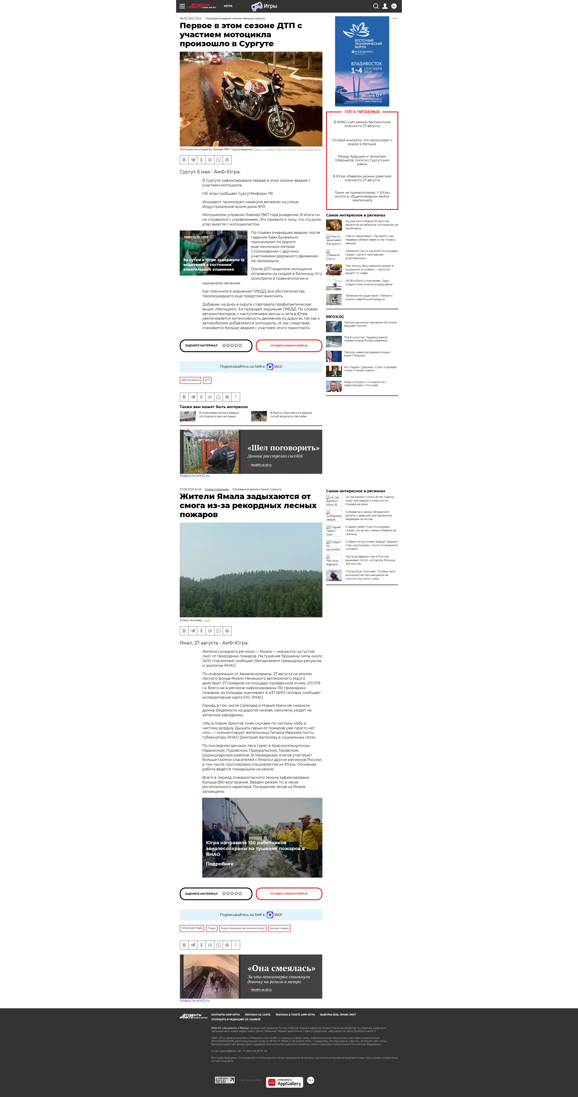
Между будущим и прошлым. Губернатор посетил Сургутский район (362, 160)
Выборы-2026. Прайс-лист (338, 1014)
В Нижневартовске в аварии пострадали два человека (219, 414)
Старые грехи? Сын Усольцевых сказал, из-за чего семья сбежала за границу (370, 530)
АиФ (207, 620)
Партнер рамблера (250, 1080)
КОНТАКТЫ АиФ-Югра (225, 1014)
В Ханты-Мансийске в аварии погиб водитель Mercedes (291, 414)
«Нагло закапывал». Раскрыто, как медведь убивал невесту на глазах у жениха (370, 239)
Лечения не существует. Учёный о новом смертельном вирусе (369, 297)
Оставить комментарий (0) (289, 345)
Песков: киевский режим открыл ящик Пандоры (367, 354)
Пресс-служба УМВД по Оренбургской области (287, 149)
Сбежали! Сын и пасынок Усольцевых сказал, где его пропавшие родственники (371, 254)
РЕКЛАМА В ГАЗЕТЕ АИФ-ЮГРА (295, 1014)
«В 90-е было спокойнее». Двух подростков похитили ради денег (369, 282)
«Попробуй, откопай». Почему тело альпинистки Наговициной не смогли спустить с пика (370, 575)
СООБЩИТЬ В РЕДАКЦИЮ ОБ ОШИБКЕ (236, 1019)
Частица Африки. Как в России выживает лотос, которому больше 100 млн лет (370, 560)
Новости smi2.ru (195, 476)
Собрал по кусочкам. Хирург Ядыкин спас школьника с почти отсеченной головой (371, 545)
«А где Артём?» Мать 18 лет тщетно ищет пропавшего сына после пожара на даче (369, 500)
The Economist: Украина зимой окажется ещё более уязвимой (365, 339)
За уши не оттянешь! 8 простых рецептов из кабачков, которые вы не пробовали (371, 224)
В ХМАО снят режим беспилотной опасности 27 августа (362, 124)
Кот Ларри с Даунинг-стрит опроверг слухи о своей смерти (370, 369)
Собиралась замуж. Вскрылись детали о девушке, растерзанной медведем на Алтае (368, 515)
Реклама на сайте (257, 1014)
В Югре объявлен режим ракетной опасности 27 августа (362, 178)
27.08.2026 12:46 (190, 489)
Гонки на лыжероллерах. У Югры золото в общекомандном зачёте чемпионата (362, 196)
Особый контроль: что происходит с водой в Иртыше (362, 142)
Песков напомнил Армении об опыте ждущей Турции (370, 324)
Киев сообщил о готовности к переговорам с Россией (365, 384)
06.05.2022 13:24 (191, 18)
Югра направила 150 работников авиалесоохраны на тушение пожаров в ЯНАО (255, 848)
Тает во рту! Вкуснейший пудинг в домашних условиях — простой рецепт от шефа (369, 269)
